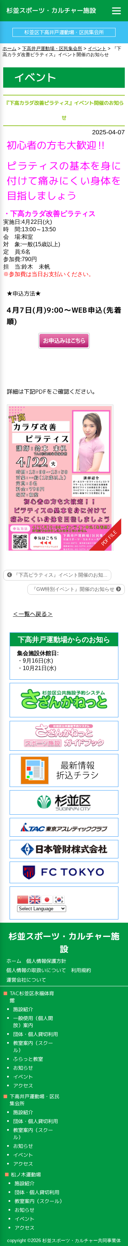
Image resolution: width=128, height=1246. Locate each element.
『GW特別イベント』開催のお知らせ (73, 589)
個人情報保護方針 (46, 961)
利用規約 (81, 970)
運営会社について (26, 979)
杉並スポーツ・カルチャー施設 (51, 10)
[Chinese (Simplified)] (23, 899)
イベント (23, 1076)
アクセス (23, 1085)
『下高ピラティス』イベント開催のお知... (59, 575)
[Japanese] (47, 899)
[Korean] (59, 899)
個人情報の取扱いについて (36, 970)
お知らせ (23, 1067)
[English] (35, 899)
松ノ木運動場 (26, 1174)
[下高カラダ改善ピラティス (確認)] (64, 477)
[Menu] (117, 11)
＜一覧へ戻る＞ (33, 614)
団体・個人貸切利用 (35, 1034)
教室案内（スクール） (39, 1201)
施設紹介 (23, 1009)
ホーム (13, 961)
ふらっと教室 (28, 1059)
